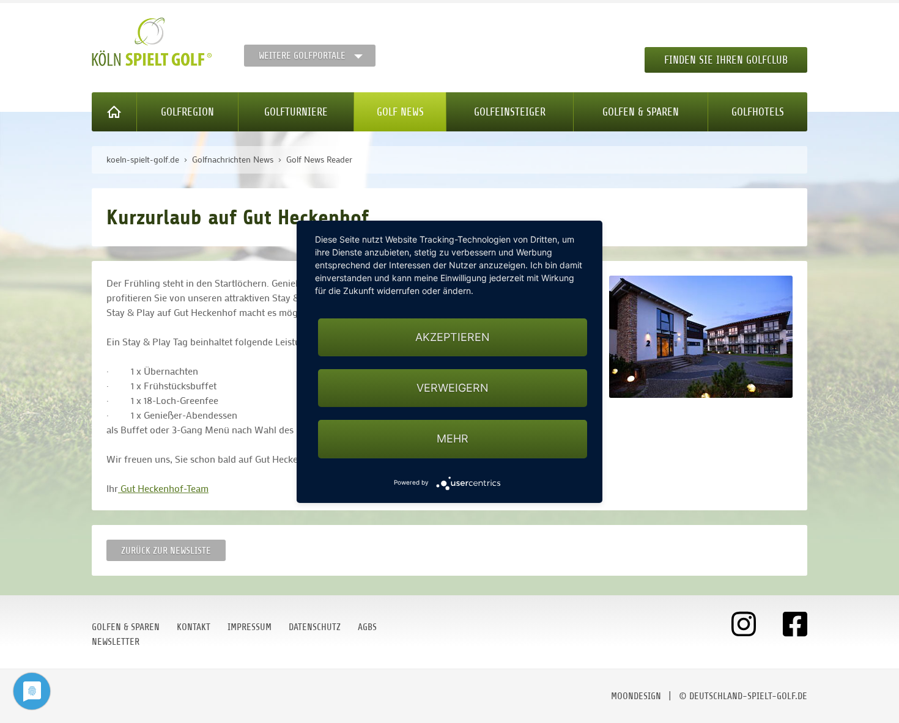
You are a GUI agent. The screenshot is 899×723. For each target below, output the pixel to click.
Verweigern (452, 387)
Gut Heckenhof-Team (163, 488)
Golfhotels (757, 112)
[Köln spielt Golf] (152, 42)
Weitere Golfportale (302, 55)
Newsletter (115, 641)
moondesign (636, 696)
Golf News (400, 112)
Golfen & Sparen (640, 112)
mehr (452, 438)
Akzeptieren (452, 337)
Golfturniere (296, 112)
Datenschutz (315, 627)
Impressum (250, 627)
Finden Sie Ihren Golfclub (726, 60)
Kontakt (193, 627)
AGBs (367, 627)
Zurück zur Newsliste (166, 550)
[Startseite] (114, 111)
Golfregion (187, 112)
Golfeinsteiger (510, 112)
